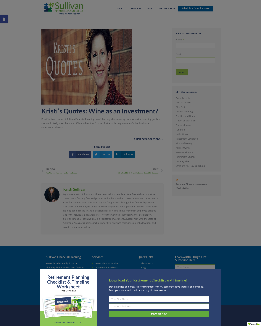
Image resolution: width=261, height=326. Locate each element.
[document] (130, 163)
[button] (217, 273)
